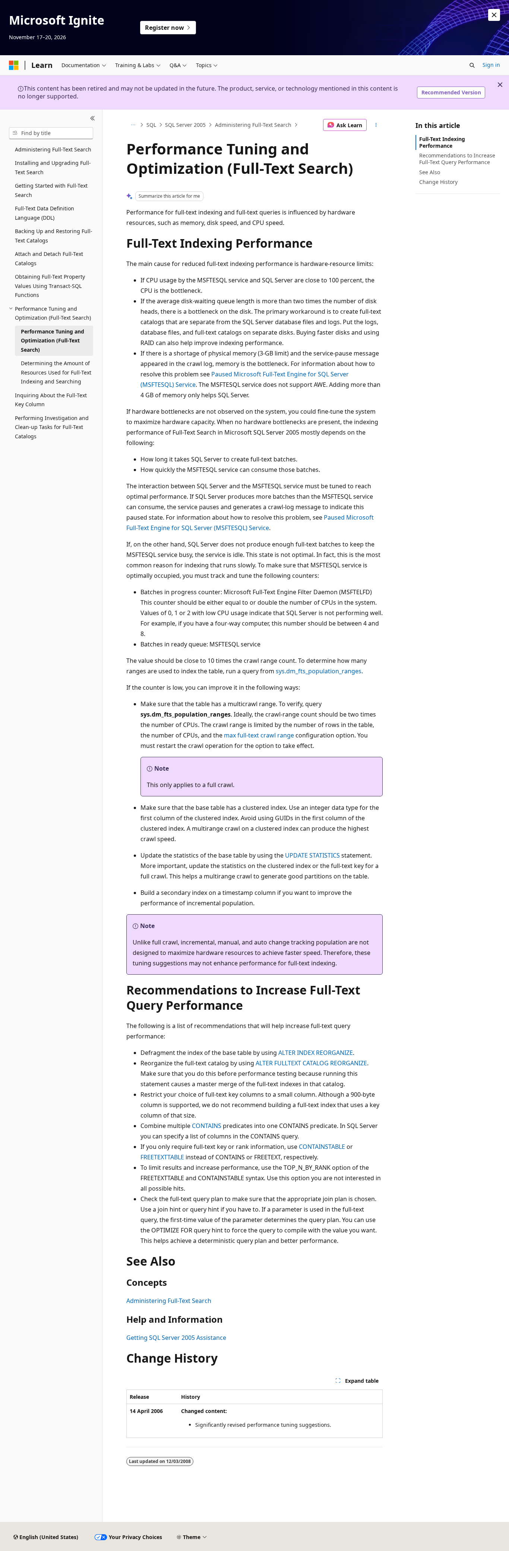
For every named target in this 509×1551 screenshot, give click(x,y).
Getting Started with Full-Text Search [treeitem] (51, 190)
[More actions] (376, 125)
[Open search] (472, 65)
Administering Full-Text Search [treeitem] (53, 149)
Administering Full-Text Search (253, 124)
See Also (429, 172)
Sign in (491, 64)
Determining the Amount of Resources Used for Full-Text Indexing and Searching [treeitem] (56, 372)
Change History (438, 181)
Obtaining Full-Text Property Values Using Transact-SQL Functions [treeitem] (50, 285)
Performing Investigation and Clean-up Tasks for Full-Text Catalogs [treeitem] (52, 427)
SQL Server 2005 (185, 124)
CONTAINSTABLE (322, 1147)
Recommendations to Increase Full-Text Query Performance (457, 159)
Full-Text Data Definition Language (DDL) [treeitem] (44, 213)
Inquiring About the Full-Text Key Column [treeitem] (51, 400)
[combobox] (51, 133)
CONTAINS (206, 1126)
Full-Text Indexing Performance (442, 142)
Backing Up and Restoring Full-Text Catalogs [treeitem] (53, 236)
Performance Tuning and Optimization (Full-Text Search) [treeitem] (52, 340)
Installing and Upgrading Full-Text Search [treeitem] (53, 167)
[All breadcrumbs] (132, 125)
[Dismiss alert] (494, 15)
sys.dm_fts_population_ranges (318, 671)
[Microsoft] (14, 65)
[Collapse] (92, 119)
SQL (151, 124)
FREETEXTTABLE (162, 1157)
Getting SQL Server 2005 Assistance (176, 1338)
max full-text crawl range (259, 735)
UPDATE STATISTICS (312, 855)
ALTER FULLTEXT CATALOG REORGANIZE (311, 1063)
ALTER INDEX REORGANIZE (315, 1053)
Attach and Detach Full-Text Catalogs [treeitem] (49, 258)
